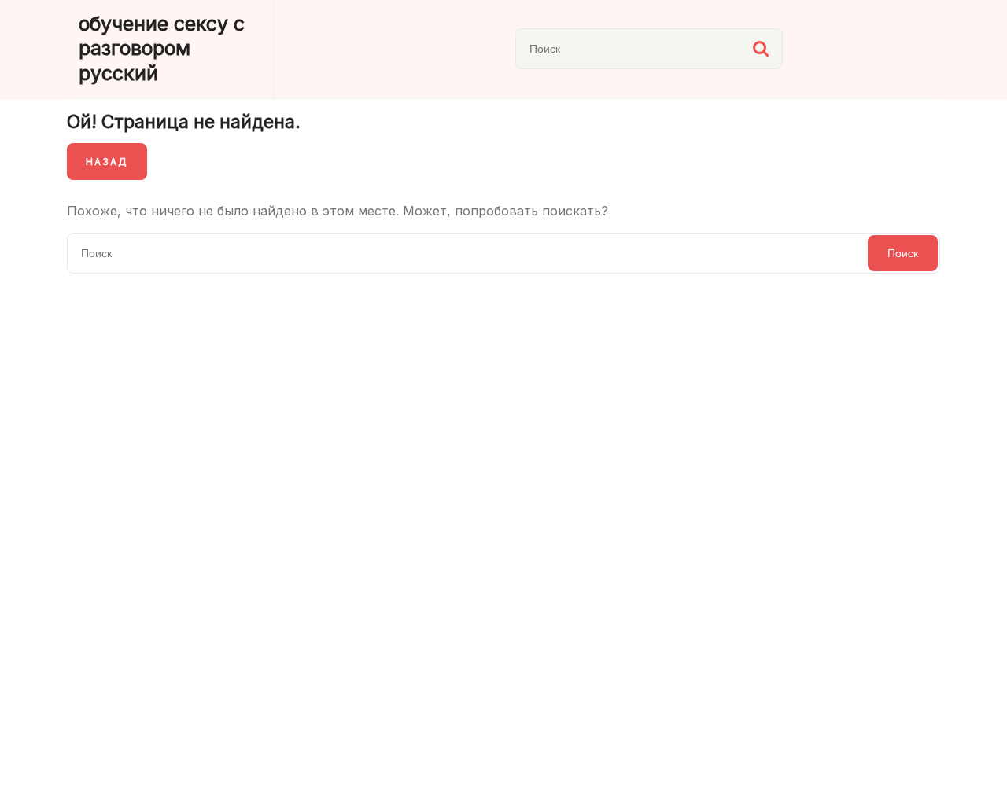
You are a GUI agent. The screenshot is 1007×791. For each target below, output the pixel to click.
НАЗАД (107, 161)
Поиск (760, 49)
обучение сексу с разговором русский (162, 48)
